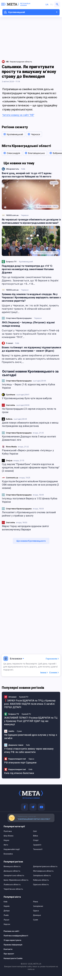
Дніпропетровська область (45, 866)
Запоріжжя (38, 906)
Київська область (41, 880)
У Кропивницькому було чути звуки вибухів (27, 398)
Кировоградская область (21, 61)
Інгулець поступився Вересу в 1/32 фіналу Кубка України (29, 500)
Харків (6, 906)
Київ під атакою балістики (19, 773)
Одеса (31, 759)
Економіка (8, 854)
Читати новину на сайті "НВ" (18, 114)
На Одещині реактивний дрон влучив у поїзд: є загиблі (30, 736)
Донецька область (12, 871)
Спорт (36, 840)
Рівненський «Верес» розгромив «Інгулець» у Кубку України (28, 452)
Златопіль (10, 405)
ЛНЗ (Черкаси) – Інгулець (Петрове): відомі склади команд (28, 324)
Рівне (35, 902)
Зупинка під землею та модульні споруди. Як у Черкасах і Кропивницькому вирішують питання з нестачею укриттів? (31, 297)
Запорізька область (42, 875)
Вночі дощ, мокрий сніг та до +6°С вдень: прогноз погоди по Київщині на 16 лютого (27, 175)
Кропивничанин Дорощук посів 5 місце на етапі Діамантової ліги (29, 438)
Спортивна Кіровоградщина (19, 381)
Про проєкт (9, 954)
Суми (19, 731)
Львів (6, 915)
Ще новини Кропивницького (31, 541)
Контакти (8, 949)
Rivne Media (11, 446)
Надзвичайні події (12, 849)
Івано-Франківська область (16, 880)
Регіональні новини (25, 4)
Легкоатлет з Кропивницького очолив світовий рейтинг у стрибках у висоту (29, 514)
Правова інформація (13, 945)
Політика (8, 831)
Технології (37, 849)
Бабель (9, 419)
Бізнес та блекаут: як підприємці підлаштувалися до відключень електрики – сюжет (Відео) (31, 349)
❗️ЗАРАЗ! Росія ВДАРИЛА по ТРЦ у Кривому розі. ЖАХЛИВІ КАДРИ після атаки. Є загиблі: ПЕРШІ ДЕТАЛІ (30, 704)
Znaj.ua (9, 460)
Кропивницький (26, 261)
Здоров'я (37, 845)
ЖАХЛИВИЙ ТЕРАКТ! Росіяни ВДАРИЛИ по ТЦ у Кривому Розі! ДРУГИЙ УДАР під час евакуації (30, 721)
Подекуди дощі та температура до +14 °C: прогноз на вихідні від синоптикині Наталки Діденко (28, 269)
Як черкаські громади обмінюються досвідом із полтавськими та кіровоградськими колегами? (31, 221)
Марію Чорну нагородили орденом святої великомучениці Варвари (25, 528)
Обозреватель (12, 169)
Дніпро (7, 911)
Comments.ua (12, 477)
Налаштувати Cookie (13, 958)
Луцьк (6, 920)
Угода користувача (12, 940)
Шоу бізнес (9, 836)
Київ (23, 169)
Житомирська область (43, 871)
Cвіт (35, 831)
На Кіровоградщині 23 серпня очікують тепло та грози (29, 410)
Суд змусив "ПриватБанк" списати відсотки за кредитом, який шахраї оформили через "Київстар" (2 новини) (30, 467)
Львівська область (12, 884)
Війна (35, 836)
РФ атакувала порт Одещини (20, 762)
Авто (6, 845)
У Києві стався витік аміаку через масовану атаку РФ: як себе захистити (29, 750)
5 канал (9, 343)
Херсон (7, 924)
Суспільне (10, 394)
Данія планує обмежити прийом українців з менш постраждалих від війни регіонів (30, 424)
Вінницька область (12, 866)
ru (51, 4)
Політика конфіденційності (15, 936)
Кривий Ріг (24, 697)
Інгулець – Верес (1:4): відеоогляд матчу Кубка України (28, 386)
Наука (6, 840)
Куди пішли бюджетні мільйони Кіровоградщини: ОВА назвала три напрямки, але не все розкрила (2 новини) (30, 484)
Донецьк (37, 915)
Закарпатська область (14, 875)
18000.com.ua (12, 215)
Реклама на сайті (11, 931)
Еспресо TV (11, 261)
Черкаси (24, 215)
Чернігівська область (13, 889)
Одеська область (41, 884)
